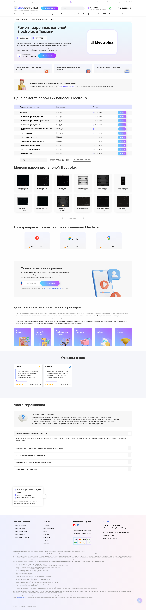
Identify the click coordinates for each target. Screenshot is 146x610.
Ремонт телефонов (20, 525)
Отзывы (46, 540)
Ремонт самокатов (19, 534)
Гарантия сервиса (19, 2)
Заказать (122, 112)
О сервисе (47, 525)
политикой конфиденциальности (52, 288)
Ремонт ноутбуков (19, 528)
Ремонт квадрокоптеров (21, 537)
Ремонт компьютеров (20, 531)
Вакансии (44, 2)
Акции (37, 2)
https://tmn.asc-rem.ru (22, 597)
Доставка (46, 534)
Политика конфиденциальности (82, 530)
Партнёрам (61, 2)
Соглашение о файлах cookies (82, 533)
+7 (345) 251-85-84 (124, 8)
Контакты (52, 2)
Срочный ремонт (50, 8)
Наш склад (30, 2)
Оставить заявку (47, 55)
